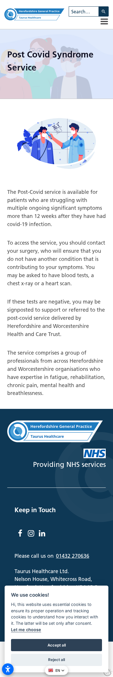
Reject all (56, 659)
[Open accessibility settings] (8, 669)
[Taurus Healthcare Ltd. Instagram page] (31, 533)
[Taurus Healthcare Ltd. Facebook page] (19, 533)
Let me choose (26, 629)
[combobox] (84, 11)
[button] (104, 21)
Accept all (57, 645)
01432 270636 (72, 556)
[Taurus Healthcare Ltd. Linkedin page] (42, 533)
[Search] (104, 11)
